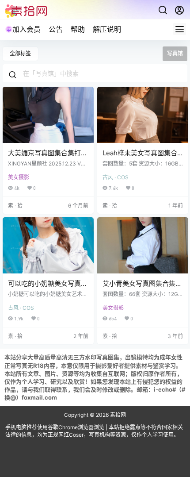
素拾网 (117, 415)
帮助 (78, 29)
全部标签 (20, 53)
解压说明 (107, 29)
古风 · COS (116, 177)
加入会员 (26, 29)
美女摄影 (18, 177)
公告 (56, 29)
